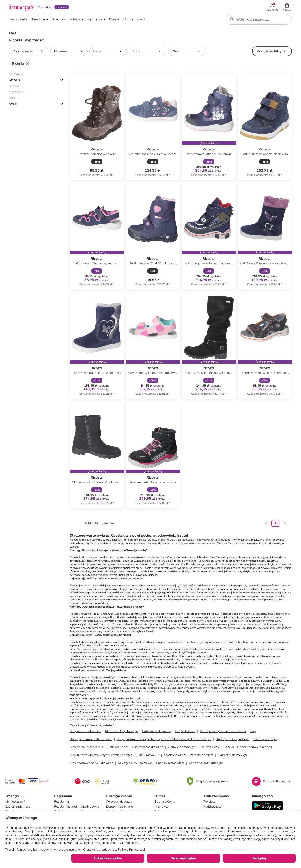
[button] (287, 7)
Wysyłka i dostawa (119, 801)
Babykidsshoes (185, 731)
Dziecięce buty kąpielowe (135, 763)
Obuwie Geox (209, 747)
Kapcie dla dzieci (175, 755)
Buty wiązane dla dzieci (148, 747)
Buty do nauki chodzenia (86, 747)
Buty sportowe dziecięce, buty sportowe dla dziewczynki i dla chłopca (164, 739)
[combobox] (258, 19)
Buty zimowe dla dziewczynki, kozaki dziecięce (101, 755)
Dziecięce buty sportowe (232, 739)
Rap (253, 731)
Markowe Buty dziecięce (121, 731)
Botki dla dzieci (117, 747)
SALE (13, 104)
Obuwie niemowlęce (182, 747)
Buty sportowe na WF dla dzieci (91, 763)
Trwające (209, 801)
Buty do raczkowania (156, 731)
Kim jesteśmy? (15, 801)
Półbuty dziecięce (201, 755)
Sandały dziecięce (265, 739)
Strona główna (164, 801)
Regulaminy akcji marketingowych (77, 806)
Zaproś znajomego (17, 806)
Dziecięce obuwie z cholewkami (91, 739)
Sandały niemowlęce (170, 763)
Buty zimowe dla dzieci (85, 731)
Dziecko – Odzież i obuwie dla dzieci (247, 747)
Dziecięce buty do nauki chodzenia (223, 731)
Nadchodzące (212, 806)
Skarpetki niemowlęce (233, 755)
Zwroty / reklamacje (119, 806)
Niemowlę (161, 806)
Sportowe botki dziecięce (206, 763)
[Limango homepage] (21, 7)
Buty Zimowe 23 (147, 755)
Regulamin (61, 801)
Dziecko (14, 80)
